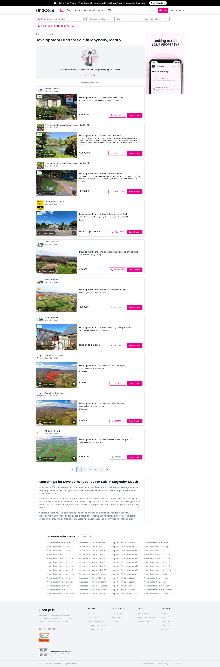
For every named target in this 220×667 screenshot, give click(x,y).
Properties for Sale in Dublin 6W (60, 558)
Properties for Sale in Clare (58, 547)
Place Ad (163, 10)
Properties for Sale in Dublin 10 (60, 562)
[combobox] (61, 19)
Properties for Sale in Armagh (92, 543)
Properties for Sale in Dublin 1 (124, 551)
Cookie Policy (176, 664)
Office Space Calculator (146, 617)
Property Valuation (144, 613)
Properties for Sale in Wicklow (124, 594)
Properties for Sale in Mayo (155, 582)
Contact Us (165, 625)
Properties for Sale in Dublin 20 (92, 570)
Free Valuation (158, 3)
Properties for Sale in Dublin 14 (60, 566)
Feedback (165, 629)
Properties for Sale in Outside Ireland (158, 594)
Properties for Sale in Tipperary (92, 590)
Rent (69, 10)
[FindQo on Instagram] (44, 629)
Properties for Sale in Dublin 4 (92, 554)
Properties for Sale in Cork (90, 547)
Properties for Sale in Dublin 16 (125, 566)
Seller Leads (117, 613)
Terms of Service (148, 664)
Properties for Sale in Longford (92, 582)
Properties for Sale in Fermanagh (93, 574)
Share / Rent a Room (96, 621)
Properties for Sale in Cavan (156, 543)
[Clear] (84, 19)
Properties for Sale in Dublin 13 (157, 562)
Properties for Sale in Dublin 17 (157, 566)
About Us (164, 613)
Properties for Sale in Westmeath (61, 594)
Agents (101, 10)
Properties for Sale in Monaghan (93, 586)
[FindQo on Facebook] (40, 629)
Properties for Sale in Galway (124, 574)
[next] (107, 469)
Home (38, 34)
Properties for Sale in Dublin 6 (157, 554)
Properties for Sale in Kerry (155, 574)
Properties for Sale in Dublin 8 (124, 558)
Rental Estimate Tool (144, 621)
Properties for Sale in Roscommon (158, 586)
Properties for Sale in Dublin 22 (125, 570)
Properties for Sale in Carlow (124, 543)
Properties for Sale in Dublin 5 (124, 554)
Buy (62, 10)
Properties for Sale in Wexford (92, 594)
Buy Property (93, 613)
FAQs (110, 10)
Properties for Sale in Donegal (157, 547)
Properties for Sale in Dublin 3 (60, 554)
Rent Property (93, 617)
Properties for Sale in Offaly (124, 586)
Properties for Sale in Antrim (59, 543)
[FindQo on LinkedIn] (49, 629)
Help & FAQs (166, 621)
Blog (163, 617)
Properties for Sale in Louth (123, 582)
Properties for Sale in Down (59, 551)
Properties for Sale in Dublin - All (93, 551)
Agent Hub (116, 617)
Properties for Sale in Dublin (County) (61, 574)
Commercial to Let (95, 629)
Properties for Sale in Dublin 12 (125, 562)
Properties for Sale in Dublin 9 (157, 558)
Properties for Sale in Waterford (158, 590)
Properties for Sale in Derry (123, 547)
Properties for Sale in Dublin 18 (60, 570)
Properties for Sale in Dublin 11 (92, 562)
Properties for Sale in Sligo (58, 590)
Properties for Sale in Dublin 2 (157, 551)
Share (77, 10)
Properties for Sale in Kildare (59, 578)
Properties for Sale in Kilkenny (92, 578)
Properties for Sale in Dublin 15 (92, 566)
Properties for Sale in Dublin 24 (157, 570)
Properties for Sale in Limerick (60, 582)
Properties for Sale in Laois (123, 578)
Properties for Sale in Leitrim (156, 578)
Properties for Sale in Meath (59, 586)
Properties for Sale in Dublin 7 (92, 558)
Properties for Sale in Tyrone (124, 590)
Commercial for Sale (96, 625)
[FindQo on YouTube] (54, 629)
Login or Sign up (177, 10)
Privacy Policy (163, 664)
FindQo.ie (45, 10)
